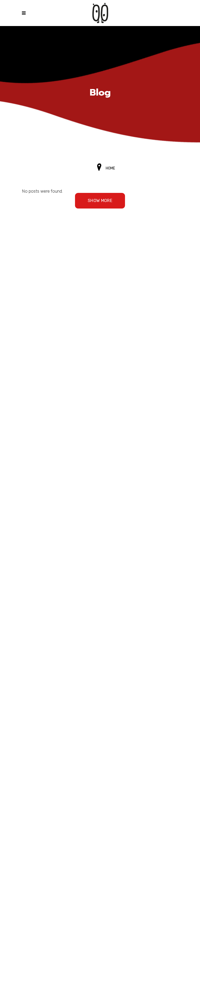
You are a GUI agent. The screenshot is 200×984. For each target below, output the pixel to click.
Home (110, 168)
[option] (100, 92)
